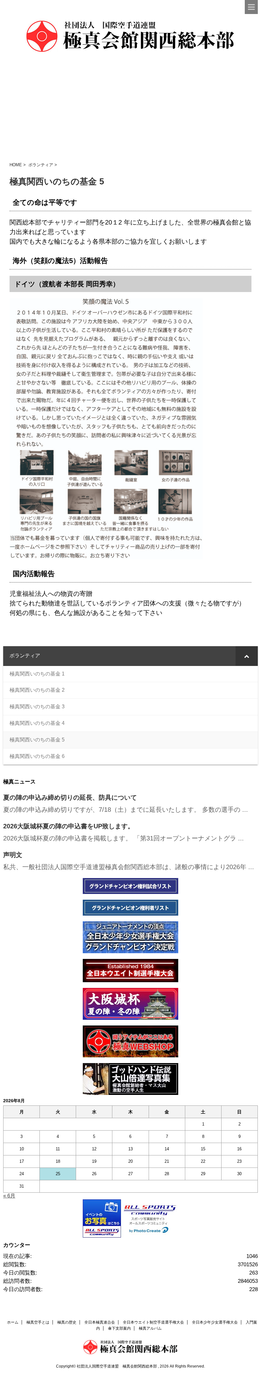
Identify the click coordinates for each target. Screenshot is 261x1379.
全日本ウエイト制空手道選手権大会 (153, 1322)
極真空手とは (37, 1322)
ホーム (12, 1322)
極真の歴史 (66, 1322)
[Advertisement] (130, 108)
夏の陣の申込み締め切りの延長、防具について (70, 797)
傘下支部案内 (119, 1328)
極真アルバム (150, 1328)
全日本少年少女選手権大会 (215, 1322)
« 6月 (9, 1195)
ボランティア (40, 164)
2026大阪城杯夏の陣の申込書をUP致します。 (68, 826)
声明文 (12, 854)
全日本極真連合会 (99, 1322)
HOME (16, 164)
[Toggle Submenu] (247, 656)
